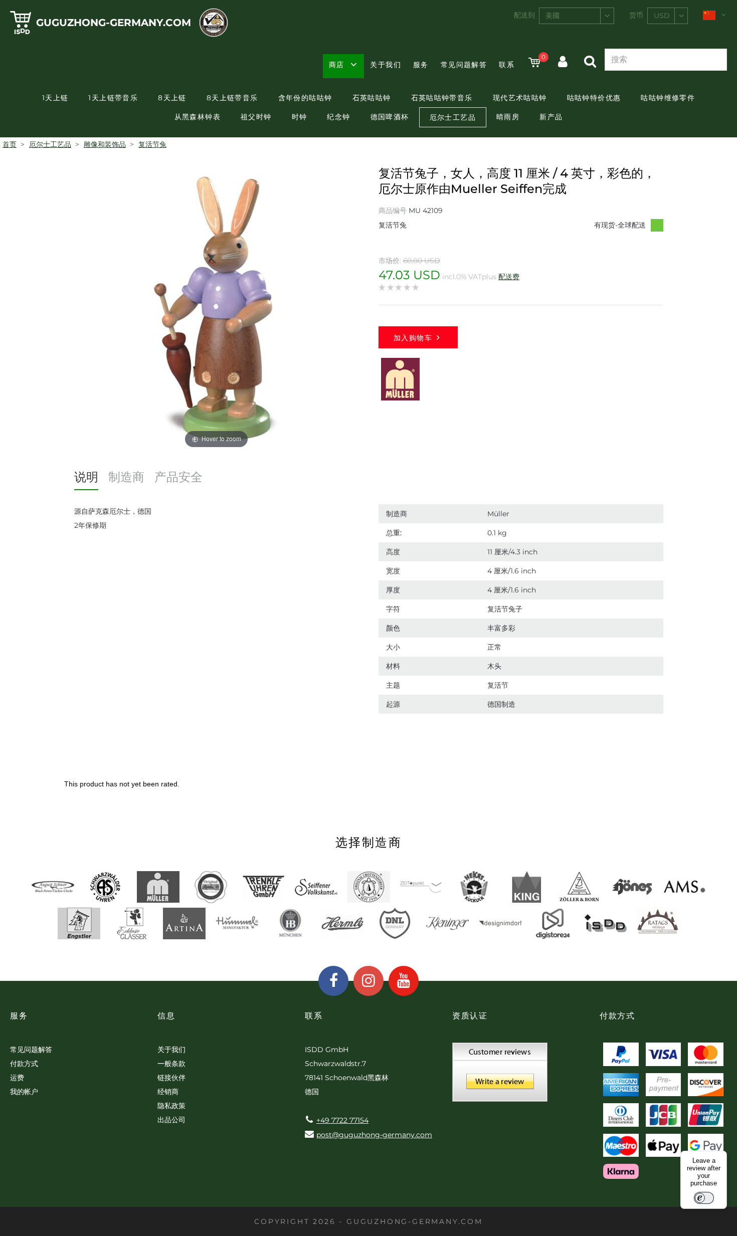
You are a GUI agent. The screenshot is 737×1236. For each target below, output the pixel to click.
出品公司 (171, 1119)
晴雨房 (507, 116)
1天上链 (55, 97)
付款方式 (24, 1063)
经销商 (167, 1091)
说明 (86, 477)
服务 (421, 64)
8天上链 (172, 97)
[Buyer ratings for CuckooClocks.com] (499, 1076)
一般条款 (171, 1063)
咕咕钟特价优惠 (594, 97)
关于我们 (385, 64)
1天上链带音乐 (113, 97)
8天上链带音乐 (232, 97)
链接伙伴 (171, 1077)
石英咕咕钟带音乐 (442, 97)
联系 (506, 64)
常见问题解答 (464, 64)
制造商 (126, 477)
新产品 (551, 116)
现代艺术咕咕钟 (520, 97)
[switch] (704, 1198)
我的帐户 (24, 1091)
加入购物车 (413, 337)
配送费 (508, 276)
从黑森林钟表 (197, 116)
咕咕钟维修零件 (668, 97)
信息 (166, 1015)
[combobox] (576, 16)
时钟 (299, 116)
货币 (636, 15)
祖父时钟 (256, 116)
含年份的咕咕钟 (305, 97)
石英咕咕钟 (371, 97)
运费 (17, 1077)
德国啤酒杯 (390, 116)
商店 (336, 64)
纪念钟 (338, 116)
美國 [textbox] (552, 15)
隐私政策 (171, 1105)
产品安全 (178, 477)
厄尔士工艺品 (453, 117)
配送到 (524, 15)
